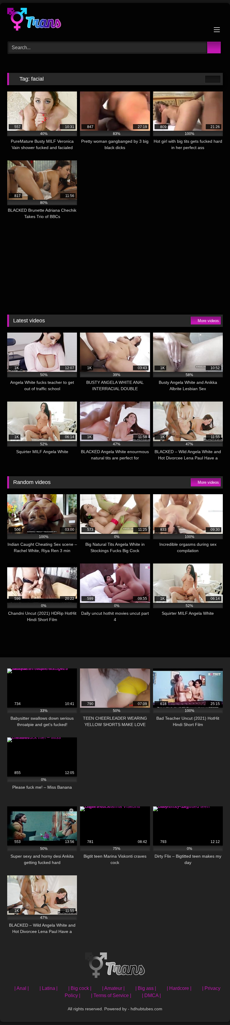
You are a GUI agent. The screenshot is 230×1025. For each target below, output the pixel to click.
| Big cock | (79, 988)
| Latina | (49, 988)
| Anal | (21, 988)
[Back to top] (212, 1007)
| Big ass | (145, 988)
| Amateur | (113, 988)
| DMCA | (151, 995)
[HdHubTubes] (115, 20)
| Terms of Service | (111, 995)
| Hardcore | (179, 988)
